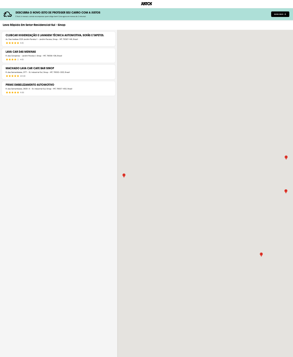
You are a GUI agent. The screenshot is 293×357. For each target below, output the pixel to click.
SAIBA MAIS (279, 14)
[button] (123, 175)
